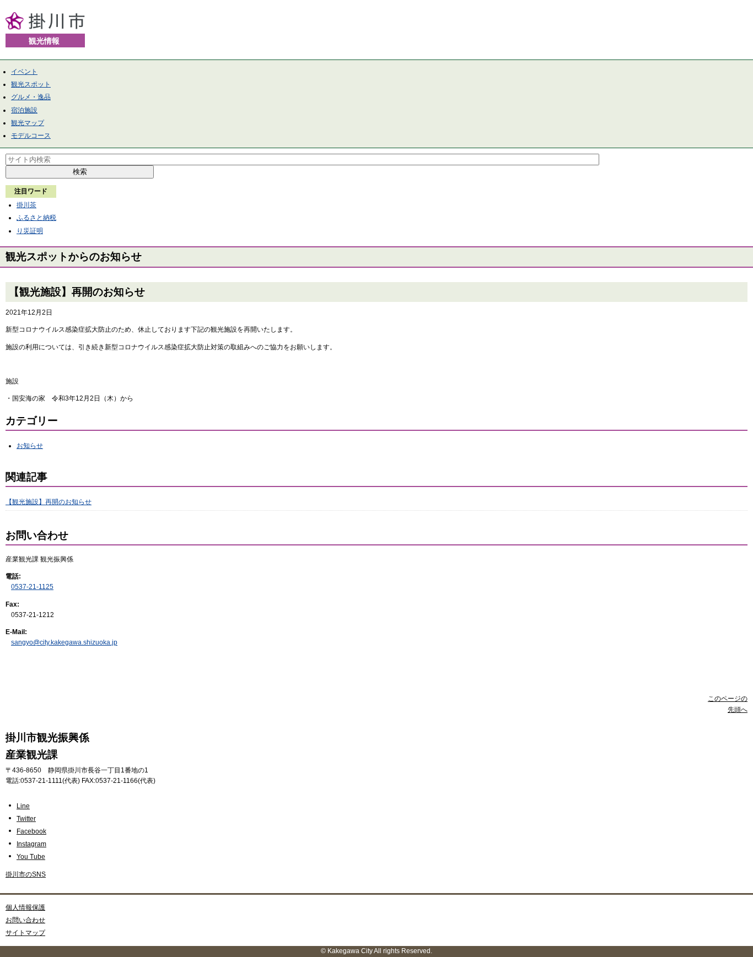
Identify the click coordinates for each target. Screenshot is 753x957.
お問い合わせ (25, 920)
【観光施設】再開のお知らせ (49, 502)
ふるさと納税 (36, 217)
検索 (80, 171)
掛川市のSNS (26, 874)
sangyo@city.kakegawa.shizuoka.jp (64, 642)
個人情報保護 (25, 907)
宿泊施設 (24, 110)
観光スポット (31, 84)
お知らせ (30, 446)
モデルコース (31, 135)
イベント (24, 71)
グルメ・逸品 (31, 97)
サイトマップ (25, 933)
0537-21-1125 (32, 587)
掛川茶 (26, 205)
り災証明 (30, 231)
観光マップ (27, 123)
